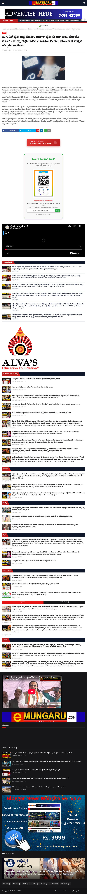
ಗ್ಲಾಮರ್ (22, 602)
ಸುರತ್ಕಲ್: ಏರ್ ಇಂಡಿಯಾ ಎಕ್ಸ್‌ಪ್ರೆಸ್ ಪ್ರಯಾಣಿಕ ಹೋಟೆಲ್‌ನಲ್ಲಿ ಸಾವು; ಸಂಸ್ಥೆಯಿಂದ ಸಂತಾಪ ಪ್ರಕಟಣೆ (42, 753)
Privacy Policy (73, 891)
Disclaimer (81, 891)
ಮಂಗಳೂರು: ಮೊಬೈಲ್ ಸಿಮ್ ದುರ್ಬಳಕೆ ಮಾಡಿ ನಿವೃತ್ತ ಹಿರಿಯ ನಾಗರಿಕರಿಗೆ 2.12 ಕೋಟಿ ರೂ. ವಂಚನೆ (41, 413)
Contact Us (63, 891)
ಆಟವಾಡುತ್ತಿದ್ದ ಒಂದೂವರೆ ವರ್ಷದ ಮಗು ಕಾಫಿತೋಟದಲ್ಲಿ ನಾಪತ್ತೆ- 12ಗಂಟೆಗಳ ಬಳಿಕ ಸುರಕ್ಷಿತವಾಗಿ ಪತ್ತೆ (42, 516)
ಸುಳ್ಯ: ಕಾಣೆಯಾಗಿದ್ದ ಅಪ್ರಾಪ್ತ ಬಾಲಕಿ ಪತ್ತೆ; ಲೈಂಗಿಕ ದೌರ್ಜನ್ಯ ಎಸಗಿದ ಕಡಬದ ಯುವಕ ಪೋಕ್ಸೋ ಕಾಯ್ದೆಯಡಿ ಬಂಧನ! (46, 762)
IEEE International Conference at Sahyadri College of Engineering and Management (39, 787)
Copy (57, 211)
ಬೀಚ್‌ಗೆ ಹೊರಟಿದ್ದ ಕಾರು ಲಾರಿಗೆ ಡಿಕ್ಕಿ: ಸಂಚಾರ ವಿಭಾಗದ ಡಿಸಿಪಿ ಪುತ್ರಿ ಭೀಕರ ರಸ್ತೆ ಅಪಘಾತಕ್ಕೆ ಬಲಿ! (40, 779)
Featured (54, 884)
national (16, 884)
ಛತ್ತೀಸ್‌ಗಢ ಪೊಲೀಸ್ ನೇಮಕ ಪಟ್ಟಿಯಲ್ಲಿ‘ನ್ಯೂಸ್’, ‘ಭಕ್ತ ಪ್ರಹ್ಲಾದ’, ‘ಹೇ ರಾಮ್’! (35, 584)
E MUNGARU (18, 891)
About (57, 891)
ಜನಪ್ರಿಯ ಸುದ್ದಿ (64, 602)
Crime (44, 884)
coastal (6, 884)
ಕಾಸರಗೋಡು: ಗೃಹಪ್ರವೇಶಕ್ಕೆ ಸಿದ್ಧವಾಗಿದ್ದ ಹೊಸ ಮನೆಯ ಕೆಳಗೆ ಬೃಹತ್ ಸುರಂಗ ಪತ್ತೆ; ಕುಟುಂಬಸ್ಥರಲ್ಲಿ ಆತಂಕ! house (46, 404)
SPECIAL (34, 884)
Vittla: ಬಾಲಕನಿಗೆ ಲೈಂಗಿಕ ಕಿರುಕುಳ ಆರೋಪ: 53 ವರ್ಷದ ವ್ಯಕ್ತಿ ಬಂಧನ (32, 387)
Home (4, 29)
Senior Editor (7, 50)
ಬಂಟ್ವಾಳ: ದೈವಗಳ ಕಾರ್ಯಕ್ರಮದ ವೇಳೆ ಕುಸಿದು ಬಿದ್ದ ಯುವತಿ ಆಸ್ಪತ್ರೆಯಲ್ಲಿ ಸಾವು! (36, 379)
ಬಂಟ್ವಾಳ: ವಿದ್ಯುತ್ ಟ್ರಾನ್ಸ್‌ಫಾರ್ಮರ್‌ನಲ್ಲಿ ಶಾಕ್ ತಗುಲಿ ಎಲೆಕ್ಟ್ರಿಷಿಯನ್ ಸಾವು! (34, 561)
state (8, 29)
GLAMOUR (65, 884)
